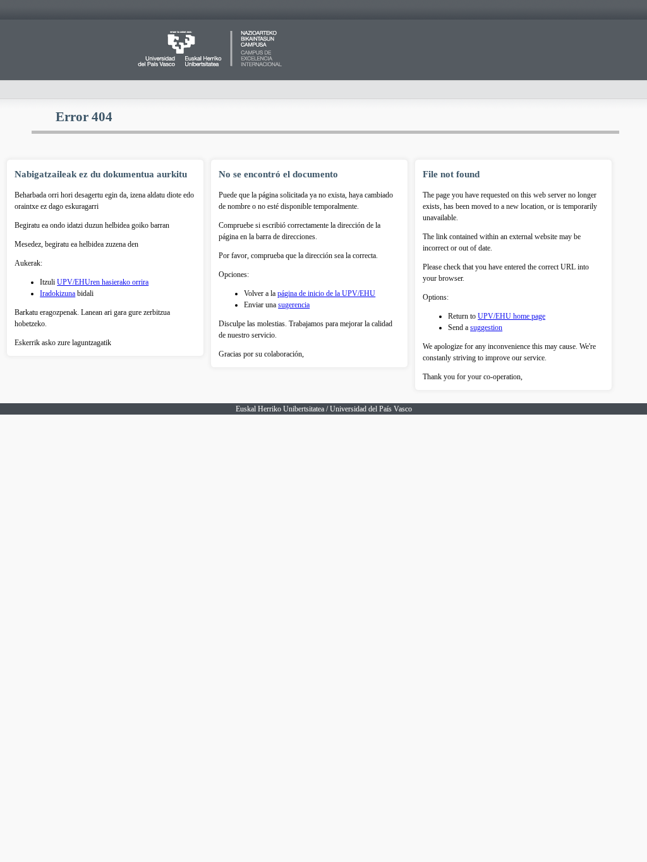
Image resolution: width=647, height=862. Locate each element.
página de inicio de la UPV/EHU (326, 293)
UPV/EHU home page (511, 316)
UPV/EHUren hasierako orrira (102, 282)
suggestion (486, 327)
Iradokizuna (57, 293)
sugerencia (294, 304)
